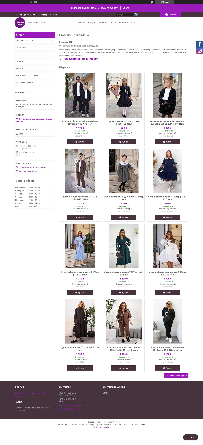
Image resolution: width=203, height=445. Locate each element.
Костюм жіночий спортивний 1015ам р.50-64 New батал (167, 348)
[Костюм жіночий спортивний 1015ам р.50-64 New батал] (167, 321)
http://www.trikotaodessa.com (32, 167)
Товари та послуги (97, 22)
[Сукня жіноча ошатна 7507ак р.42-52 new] (123, 246)
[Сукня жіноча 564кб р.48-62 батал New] (80, 321)
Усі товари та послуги (175, 376)
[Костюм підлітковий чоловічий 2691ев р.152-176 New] (80, 95)
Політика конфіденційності (135, 425)
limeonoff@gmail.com (28, 171)
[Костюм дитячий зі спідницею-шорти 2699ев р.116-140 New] (167, 95)
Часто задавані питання (27, 75)
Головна (81, 22)
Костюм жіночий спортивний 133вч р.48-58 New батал (123, 348)
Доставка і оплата (24, 82)
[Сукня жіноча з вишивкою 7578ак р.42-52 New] (80, 246)
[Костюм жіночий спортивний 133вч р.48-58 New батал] (123, 321)
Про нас (112, 22)
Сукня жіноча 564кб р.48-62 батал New (79, 348)
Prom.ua (116, 422)
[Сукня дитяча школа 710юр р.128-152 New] (167, 170)
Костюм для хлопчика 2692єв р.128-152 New (80, 197)
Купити (81, 142)
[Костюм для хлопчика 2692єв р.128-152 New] (80, 170)
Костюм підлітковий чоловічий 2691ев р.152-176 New (80, 122)
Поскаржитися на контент (110, 425)
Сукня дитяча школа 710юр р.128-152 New (167, 197)
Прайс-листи (21, 47)
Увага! (126, 8)
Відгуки (19, 68)
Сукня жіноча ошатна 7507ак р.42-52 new (123, 273)
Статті (19, 54)
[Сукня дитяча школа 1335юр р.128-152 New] (123, 95)
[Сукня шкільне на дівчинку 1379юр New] (123, 170)
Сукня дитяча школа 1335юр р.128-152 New (123, 122)
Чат (193, 437)
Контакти (123, 22)
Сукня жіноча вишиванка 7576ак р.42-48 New (167, 273)
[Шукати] (136, 14)
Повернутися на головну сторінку (80, 59)
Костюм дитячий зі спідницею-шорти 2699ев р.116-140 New (167, 122)
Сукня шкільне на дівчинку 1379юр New (124, 197)
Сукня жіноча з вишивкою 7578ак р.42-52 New (80, 273)
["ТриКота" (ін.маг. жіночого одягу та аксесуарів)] (20, 22)
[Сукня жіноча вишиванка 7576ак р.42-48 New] (167, 246)
